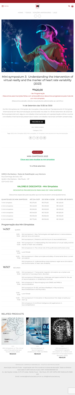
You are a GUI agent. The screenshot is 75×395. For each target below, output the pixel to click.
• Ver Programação (37, 93)
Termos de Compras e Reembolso (28, 364)
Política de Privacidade (50, 364)
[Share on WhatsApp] (30, 137)
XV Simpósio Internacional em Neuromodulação (52, 133)
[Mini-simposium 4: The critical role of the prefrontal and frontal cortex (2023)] (12, 331)
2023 (55, 13)
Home (20, 13)
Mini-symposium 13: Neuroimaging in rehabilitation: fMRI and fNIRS (37, 350)
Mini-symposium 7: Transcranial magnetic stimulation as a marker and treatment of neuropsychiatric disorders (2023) (62, 351)
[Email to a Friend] (41, 137)
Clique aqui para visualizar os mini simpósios (37, 159)
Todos (28, 13)
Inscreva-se (37, 122)
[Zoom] (4, 70)
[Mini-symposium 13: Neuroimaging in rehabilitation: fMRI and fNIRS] (37, 331)
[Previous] (1, 339)
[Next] (73, 339)
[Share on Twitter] (37, 137)
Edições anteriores (42, 13)
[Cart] (72, 6)
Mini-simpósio (31, 133)
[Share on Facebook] (34, 137)
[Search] (69, 6)
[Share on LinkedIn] (44, 137)
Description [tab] (37, 152)
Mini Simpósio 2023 (20, 133)
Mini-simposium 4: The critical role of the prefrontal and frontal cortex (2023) (13, 350)
